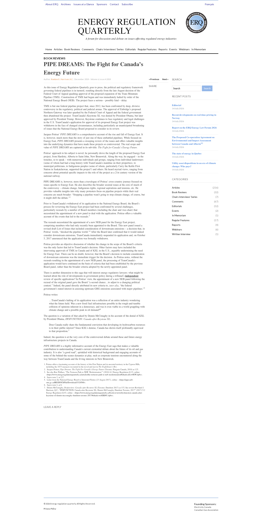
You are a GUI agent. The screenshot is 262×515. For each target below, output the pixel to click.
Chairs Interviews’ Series (110, 49)
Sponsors (102, 4)
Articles (58, 49)
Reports (163, 49)
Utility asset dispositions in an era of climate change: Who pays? (194, 164)
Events (173, 49)
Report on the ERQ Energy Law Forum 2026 (194, 127)
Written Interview (181, 234)
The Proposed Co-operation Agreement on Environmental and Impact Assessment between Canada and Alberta (193, 140)
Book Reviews (72, 49)
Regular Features (147, 49)
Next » (165, 79)
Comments (88, 49)
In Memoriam (198, 49)
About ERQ (51, 4)
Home (48, 49)
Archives (66, 4)
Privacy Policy (50, 509)
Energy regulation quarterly (127, 25)
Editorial (176, 105)
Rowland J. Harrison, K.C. (62, 79)
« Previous (154, 79)
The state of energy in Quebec (187, 153)
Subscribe (127, 4)
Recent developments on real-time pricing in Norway (194, 116)
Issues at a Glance (83, 4)
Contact (114, 4)
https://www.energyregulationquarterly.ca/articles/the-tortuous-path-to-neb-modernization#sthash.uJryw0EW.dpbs (94, 374)
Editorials (130, 49)
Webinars (184, 49)
